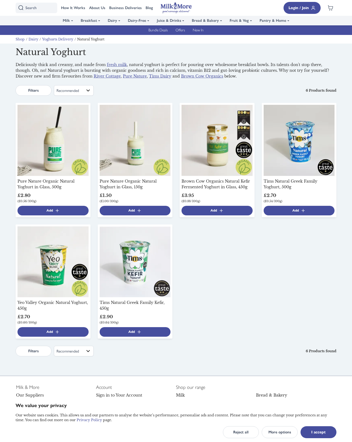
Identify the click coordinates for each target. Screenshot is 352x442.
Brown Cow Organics (202, 76)
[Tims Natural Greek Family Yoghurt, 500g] (299, 140)
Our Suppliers (30, 395)
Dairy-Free (137, 20)
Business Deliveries (125, 8)
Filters (33, 90)
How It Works (73, 8)
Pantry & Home (273, 20)
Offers (180, 30)
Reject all (241, 432)
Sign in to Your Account (119, 395)
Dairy (112, 20)
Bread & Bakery (205, 20)
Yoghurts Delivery (57, 39)
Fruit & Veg (239, 20)
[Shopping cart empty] (330, 8)
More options (279, 432)
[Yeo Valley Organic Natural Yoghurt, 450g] (53, 261)
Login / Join (299, 8)
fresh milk (117, 64)
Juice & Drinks (169, 20)
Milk (66, 20)
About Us (97, 8)
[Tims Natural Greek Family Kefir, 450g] (135, 261)
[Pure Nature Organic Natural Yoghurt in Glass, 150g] (135, 140)
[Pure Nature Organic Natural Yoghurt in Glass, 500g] (53, 140)
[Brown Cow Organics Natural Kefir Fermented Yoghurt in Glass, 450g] (217, 140)
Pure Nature (135, 76)
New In (198, 30)
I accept (318, 432)
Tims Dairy (160, 76)
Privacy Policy (89, 420)
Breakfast (89, 20)
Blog (149, 8)
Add (49, 210)
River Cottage (107, 76)
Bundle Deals (158, 30)
